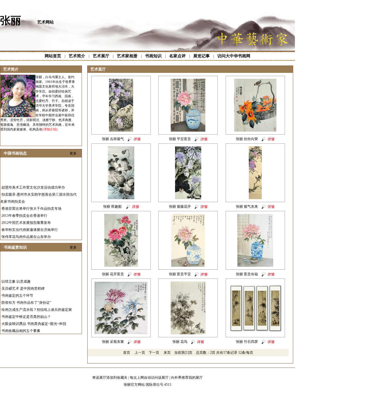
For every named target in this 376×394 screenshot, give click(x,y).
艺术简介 (77, 56)
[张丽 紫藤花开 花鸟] (188, 198)
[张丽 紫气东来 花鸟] (255, 198)
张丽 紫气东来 (247, 206)
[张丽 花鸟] (188, 333)
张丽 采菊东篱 (113, 342)
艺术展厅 (101, 56)
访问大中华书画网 (233, 56)
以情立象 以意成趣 (16, 278)
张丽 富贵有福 (247, 274)
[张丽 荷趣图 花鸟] (121, 198)
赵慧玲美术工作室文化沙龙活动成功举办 (33, 184)
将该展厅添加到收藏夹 (109, 377)
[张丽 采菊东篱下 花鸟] (121, 333)
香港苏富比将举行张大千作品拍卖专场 (31, 205)
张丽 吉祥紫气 (113, 139)
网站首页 (53, 56)
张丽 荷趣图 (112, 206)
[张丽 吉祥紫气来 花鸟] (121, 130)
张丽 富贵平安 (180, 274)
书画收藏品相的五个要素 (20, 327)
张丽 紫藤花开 (180, 206)
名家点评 (177, 56)
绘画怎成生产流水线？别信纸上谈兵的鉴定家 (36, 306)
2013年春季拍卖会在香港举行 (24, 212)
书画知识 (153, 56)
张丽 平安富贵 (180, 139)
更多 (73, 153)
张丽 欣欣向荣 (247, 139)
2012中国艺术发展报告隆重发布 (26, 219)
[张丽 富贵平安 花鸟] (188, 266)
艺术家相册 (127, 56)
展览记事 (201, 56)
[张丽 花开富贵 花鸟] (121, 266)
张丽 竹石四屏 (247, 342)
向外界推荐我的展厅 (187, 377)
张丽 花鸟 (179, 342)
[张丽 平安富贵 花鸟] (188, 130)
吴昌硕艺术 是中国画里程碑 (23, 285)
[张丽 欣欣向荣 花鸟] (255, 130)
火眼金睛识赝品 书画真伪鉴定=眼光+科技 (33, 320)
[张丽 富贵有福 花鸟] (255, 266)
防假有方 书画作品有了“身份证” (26, 299)
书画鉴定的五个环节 (17, 292)
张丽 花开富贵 (113, 274)
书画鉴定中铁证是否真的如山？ (26, 313)
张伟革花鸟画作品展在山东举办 (26, 233)
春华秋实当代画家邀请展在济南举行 (29, 226)
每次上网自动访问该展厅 (149, 377)
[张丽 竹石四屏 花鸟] (255, 330)
